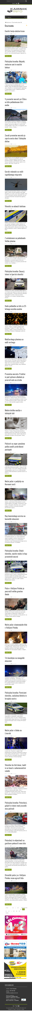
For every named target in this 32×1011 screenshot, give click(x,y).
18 (17, 907)
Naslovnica (8, 22)
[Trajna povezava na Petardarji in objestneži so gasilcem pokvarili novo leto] (16, 858)
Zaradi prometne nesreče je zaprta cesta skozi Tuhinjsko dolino (15, 138)
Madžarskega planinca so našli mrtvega (14, 341)
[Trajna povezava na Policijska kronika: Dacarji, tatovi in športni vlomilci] (16, 289)
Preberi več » (8, 56)
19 (20, 909)
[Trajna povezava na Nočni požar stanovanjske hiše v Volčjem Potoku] (16, 643)
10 (12, 907)
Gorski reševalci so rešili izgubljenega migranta (14, 173)
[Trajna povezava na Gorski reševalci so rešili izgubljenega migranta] (16, 189)
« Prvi (7, 907)
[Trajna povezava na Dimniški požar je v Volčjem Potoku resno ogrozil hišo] (16, 893)
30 (13, 911)
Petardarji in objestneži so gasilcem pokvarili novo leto (15, 842)
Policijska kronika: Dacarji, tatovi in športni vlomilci (15, 273)
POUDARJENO (19, 630)
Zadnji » (7, 912)
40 (16, 911)
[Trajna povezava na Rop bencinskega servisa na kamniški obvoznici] (16, 534)
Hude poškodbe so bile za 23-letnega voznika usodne (15, 307)
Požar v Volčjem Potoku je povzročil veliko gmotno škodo (14, 591)
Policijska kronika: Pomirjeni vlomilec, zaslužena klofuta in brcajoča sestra (16, 695)
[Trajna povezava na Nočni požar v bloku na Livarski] (16, 748)
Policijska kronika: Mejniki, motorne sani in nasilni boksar (15, 64)
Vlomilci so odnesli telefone (15, 206)
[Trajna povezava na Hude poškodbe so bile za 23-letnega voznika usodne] (16, 324)
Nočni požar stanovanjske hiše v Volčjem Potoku (16, 626)
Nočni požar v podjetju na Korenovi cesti (14, 483)
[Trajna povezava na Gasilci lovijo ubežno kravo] (16, 46)
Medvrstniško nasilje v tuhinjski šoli (13, 412)
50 (19, 911)
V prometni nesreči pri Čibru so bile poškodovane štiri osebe (15, 102)
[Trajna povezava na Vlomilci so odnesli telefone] (16, 221)
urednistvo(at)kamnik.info (12, 992)
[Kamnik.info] (16, 12)
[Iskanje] (26, 1)
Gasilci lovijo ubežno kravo (15, 31)
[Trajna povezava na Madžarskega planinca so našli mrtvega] (16, 357)
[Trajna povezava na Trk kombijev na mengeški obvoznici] (16, 676)
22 (8, 911)
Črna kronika (14, 33)
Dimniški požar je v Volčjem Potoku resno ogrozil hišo (15, 877)
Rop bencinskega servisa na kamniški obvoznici (15, 517)
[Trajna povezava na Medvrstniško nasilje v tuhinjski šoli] (16, 428)
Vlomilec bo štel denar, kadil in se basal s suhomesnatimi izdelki (15, 768)
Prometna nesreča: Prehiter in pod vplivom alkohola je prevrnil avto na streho (15, 377)
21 (6, 911)
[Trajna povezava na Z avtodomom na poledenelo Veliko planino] (16, 256)
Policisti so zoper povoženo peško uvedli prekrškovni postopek (15, 446)
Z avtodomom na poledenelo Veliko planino (15, 240)
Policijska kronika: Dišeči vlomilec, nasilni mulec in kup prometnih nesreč (16, 553)
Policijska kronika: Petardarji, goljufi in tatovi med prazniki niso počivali (16, 805)
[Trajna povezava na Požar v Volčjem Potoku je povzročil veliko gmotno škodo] (16, 609)
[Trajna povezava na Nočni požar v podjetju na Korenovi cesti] (16, 499)
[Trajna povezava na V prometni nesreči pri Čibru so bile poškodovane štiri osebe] (16, 120)
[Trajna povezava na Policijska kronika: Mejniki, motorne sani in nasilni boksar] (16, 82)
